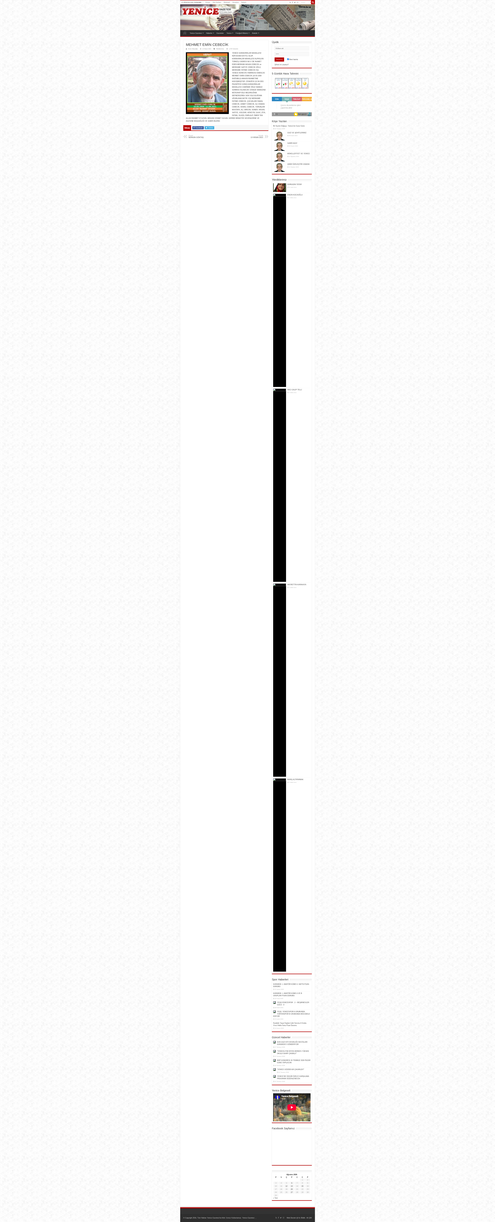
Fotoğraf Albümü (242, 33)
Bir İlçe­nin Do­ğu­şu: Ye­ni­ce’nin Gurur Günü (289, 126)
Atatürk (254, 33)
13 (292, 1186)
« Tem (275, 1198)
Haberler (209, 33)
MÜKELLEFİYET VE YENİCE (298, 154)
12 (286, 1186)
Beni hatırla (293, 59)
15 (302, 1186)
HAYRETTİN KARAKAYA (296, 585)
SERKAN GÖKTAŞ (196, 136)
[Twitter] (295, 2)
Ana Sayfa (185, 33)
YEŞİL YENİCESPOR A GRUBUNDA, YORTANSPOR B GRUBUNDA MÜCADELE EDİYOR (291, 1014)
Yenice (229, 33)
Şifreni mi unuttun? (282, 65)
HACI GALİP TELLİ (294, 390)
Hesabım (235, 2)
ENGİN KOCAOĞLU (295, 195)
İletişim (243, 2)
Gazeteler (220, 33)
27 (292, 1192)
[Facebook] (292, 2)
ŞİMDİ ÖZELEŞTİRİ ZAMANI (298, 164)
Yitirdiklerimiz (220, 49)
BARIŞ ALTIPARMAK (295, 779)
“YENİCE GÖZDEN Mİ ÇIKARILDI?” (290, 1069)
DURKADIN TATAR (294, 184)
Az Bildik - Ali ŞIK (305, 1218)
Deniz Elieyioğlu (193, 49)
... (255, 1218)
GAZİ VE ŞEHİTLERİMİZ (296, 133)
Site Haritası (217, 2)
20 (292, 1189)
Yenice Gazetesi (196, 33)
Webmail (227, 2)
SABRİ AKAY (292, 143)
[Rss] (290, 2)
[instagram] (297, 2)
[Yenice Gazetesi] (247, 17)
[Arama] (313, 2)
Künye (207, 2)
